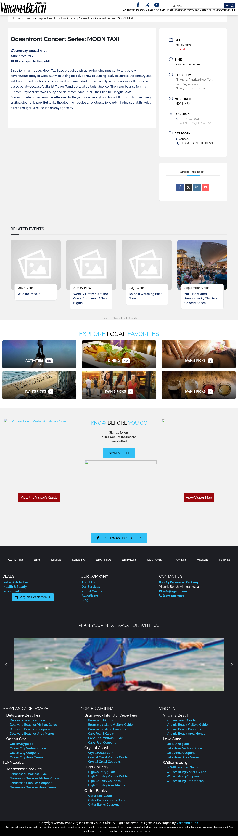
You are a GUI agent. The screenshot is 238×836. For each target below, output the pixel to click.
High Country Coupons (104, 781)
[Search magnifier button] (232, 5)
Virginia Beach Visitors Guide (187, 724)
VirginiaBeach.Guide (181, 720)
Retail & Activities (15, 582)
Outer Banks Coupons (103, 804)
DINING (147, 10)
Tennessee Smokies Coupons (31, 783)
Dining (114, 360)
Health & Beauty (15, 586)
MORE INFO (183, 103)
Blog (85, 600)
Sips (140, 10)
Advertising (90, 595)
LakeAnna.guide (178, 744)
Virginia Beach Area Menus (186, 733)
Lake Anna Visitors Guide (184, 748)
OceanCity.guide (21, 744)
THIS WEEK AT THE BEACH (197, 143)
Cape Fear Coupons (102, 742)
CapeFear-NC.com (101, 733)
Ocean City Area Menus (26, 757)
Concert (184, 138)
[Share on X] (188, 187)
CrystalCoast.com (100, 753)
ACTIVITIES (130, 10)
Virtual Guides (92, 591)
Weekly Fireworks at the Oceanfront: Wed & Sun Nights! (90, 298)
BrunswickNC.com (101, 720)
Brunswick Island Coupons (107, 729)
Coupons (196, 10)
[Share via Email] (205, 187)
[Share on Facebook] (180, 187)
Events (230, 10)
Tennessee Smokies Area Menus (33, 787)
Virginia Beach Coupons (184, 729)
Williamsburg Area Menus (185, 781)
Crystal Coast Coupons (104, 761)
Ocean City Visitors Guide (28, 748)
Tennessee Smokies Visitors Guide (34, 778)
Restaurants (12, 591)
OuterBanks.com (100, 796)
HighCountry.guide (101, 772)
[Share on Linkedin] (197, 187)
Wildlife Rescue (29, 294)
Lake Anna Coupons (181, 753)
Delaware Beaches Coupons (30, 729)
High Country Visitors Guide (108, 776)
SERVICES (184, 10)
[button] (6, 664)
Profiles (209, 10)
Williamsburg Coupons (183, 776)
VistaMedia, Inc (187, 823)
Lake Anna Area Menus (183, 757)
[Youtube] (156, 5)
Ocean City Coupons (24, 753)
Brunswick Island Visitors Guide (110, 724)
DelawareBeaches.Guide (27, 720)
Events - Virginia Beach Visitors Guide (50, 18)
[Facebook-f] (138, 5)
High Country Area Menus (106, 785)
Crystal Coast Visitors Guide (108, 757)
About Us (88, 582)
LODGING (158, 10)
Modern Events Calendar (125, 318)
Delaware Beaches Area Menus (32, 733)
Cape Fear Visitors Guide (105, 738)
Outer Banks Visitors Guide (107, 800)
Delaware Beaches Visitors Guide (33, 724)
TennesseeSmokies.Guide (28, 774)
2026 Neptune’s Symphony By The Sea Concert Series (200, 298)
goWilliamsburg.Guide (182, 767)
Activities (34, 360)
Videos (220, 10)
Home (16, 18)
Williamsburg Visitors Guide (186, 772)
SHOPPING (171, 10)
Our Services (91, 586)
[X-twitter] (147, 5)
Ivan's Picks (195, 360)
